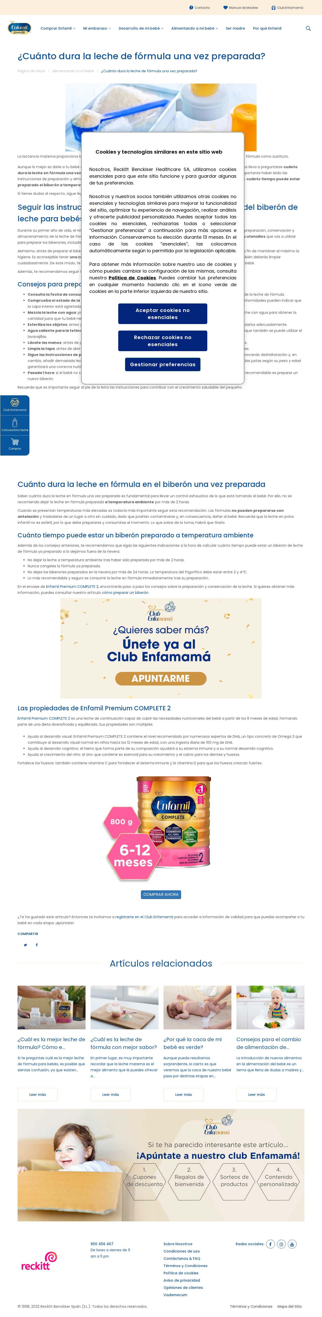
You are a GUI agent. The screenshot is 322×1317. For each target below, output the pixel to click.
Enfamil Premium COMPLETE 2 (72, 586)
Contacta (202, 8)
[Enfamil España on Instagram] (281, 1244)
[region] (163, 258)
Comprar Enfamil (56, 28)
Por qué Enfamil (267, 28)
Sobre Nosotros (178, 1243)
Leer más (37, 1094)
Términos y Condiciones (186, 1265)
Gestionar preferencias (163, 364)
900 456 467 (102, 1243)
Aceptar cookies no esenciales (163, 314)
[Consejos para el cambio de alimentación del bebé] (270, 1007)
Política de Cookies (132, 278)
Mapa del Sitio (289, 1306)
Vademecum (175, 1294)
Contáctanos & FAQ (182, 1258)
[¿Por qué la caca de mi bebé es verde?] (197, 1007)
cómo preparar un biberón (125, 592)
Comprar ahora (161, 894)
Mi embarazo (95, 28)
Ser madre (235, 28)
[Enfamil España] (161, 1165)
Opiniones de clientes (183, 1287)
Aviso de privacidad (182, 1280)
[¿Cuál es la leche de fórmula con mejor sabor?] (124, 1007)
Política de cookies (181, 1273)
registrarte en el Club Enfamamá (144, 916)
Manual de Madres (243, 8)
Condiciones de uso (182, 1251)
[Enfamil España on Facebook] (270, 1244)
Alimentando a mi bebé (192, 28)
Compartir (28, 933)
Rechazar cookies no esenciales (163, 341)
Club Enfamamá (290, 8)
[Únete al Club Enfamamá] (161, 648)
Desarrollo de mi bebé (139, 28)
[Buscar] (310, 28)
